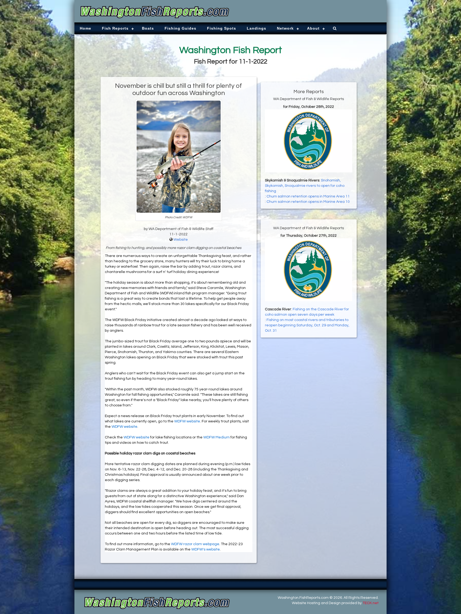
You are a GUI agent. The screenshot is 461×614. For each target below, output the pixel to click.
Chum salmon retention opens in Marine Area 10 (308, 202)
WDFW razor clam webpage (195, 544)
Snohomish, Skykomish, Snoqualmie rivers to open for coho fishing (304, 186)
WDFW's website (205, 549)
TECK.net (371, 603)
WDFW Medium (216, 437)
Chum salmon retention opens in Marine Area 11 (308, 196)
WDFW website (187, 421)
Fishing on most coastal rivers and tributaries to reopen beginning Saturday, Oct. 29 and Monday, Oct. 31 (307, 325)
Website (180, 239)
